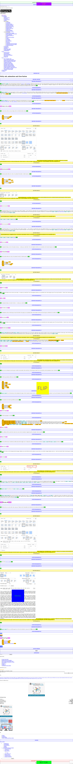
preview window (8, 561)
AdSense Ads (8, 29)
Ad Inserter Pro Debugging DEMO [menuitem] (8, 747)
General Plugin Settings (9, 31)
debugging (54, 677)
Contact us (3, 71)
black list (34, 677)
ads (7, 677)
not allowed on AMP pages (5, 101)
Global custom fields (7, 49)
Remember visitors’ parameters (9, 64)
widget (38, 678)
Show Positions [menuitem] (7, 750)
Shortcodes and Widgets (10, 24)
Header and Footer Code (10, 26)
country (47, 677)
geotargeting (70, 677)
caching (36, 677)
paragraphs (16, 678)
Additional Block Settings (10, 32)
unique (37, 678)
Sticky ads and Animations (8, 55)
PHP (18, 678)
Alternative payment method (8, 69)
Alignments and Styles (9, 25)
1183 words (71, 79)
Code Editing (8, 22)
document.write (64, 677)
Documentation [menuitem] (6, 744)
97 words (71, 81)
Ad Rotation (8, 39)
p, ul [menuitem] (7, 752)
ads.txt (7, 36)
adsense (9, 677)
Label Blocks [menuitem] (7, 749)
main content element (61, 211)
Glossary (5, 20)
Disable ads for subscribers (8, 63)
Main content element (33, 340)
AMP (14, 677)
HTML (6, 678)
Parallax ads (6, 56)
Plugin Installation (7, 17)
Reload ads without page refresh (9, 65)
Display (32, 482)
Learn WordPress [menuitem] (6, 745)
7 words (71, 397)
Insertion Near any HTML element (11, 33)
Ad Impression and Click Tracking (11, 43)
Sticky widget (48, 495)
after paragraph (12, 677)
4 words (71, 486)
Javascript (13, 678)
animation (16, 677)
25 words (71, 439)
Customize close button (7, 62)
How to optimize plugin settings (9, 59)
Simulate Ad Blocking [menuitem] (8, 756)
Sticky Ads (7, 41)
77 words (71, 208)
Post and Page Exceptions (10, 37)
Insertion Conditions (9, 30)
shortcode (33, 678)
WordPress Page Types (9, 28)
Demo (3, 51)
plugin (23, 678)
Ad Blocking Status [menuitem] (8, 755)
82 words (71, 330)
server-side (27, 678)
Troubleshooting (6, 50)
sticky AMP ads (14, 101)
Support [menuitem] (5, 746)
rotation (25, 678)
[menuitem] (37, 758)
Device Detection (8, 40)
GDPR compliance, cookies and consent (10, 67)
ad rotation (4, 677)
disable (60, 677)
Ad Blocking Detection (9, 45)
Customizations (6, 47)
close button (43, 677)
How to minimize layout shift (8, 68)
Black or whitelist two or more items (9, 61)
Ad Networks (6, 46)
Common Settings (7, 19)
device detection (58, 677)
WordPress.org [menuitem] (6, 743)
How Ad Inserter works (7, 58)
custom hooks (51, 677)
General (14, 219)
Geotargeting (8, 42)
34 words (71, 310)
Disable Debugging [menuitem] (8, 748)
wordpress (41, 678)
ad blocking (1, 677)
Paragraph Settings (9, 27)
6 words (71, 374)
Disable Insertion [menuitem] (7, 754)
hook (2, 678)
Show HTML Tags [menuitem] (8, 753)
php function (20, 678)
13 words (71, 108)
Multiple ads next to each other (9, 643)
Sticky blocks (6, 640)
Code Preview (8, 23)
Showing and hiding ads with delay (9, 66)
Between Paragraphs (7, 54)
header (1, 678)
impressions (8, 678)
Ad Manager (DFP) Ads (10, 35)
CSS (48, 677)
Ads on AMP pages (9, 34)
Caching (7, 38)
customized (20, 488)
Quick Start (6, 18)
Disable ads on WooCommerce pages (10, 60)
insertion (11, 678)
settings (30, 678)
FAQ (3, 57)
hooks (4, 678)
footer (68, 677)
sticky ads (22, 83)
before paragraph (25, 677)
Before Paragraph (6, 52)
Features (5, 16)
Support (3, 735)
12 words (71, 171)
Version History (4, 70)
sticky (35, 678)
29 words (71, 244)
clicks (37, 677)
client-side (40, 677)
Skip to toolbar (2, 741)
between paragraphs (30, 677)
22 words (71, 429)
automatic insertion (20, 677)
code (45, 677)
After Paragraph (6, 53)
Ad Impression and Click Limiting (11, 44)
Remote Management (7, 48)
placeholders (28, 83)
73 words (71, 226)
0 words (71, 121)
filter (66, 677)
